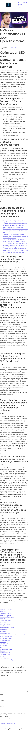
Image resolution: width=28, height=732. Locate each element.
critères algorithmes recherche (5, 621)
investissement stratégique (4, 630)
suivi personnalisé (5, 654)
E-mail (2, 700)
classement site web (5, 615)
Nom (2, 694)
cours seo (3, 618)
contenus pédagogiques (7, 617)
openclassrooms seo (6, 636)
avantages (3, 611)
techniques (3, 656)
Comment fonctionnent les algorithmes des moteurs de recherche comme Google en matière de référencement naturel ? (15, 225)
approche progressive (6, 609)
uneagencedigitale (23, 635)
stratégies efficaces (5, 652)
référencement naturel (6, 638)
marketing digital (5, 633)
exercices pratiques (5, 624)
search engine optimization (4, 644)
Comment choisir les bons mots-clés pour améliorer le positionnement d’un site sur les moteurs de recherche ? (15, 236)
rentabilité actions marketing (5, 641)
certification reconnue (6, 613)
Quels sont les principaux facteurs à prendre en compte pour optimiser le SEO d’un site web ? (15, 230)
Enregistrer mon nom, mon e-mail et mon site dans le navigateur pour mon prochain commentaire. (13, 715)
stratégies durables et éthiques (6, 650)
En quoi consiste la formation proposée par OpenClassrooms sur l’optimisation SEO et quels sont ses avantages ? (15, 245)
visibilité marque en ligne (7, 660)
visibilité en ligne (4, 658)
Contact (25, 2)
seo (1, 647)
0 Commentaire (13, 47)
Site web (2, 706)
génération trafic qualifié (7, 627)
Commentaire (4, 675)
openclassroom (4, 44)
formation (3, 626)
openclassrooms (4, 635)
